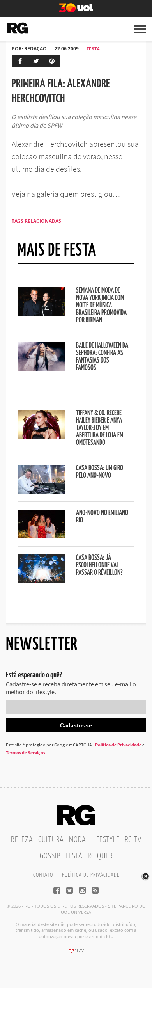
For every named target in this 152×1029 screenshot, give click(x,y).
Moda (77, 840)
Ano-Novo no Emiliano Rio (102, 517)
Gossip (50, 856)
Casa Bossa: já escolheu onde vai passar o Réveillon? (99, 565)
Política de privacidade (90, 875)
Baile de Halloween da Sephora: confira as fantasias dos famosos (102, 356)
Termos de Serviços (25, 752)
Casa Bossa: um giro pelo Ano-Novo (99, 472)
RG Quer (100, 856)
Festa (93, 49)
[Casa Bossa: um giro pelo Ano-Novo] (41, 491)
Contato (43, 875)
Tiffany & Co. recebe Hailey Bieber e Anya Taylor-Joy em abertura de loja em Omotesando (99, 428)
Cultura (51, 840)
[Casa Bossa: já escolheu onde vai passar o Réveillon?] (41, 580)
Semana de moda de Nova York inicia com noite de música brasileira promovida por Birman (101, 305)
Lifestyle (105, 840)
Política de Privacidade (118, 745)
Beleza (22, 840)
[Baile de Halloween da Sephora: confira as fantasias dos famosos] (41, 368)
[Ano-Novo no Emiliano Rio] (41, 536)
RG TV (133, 840)
